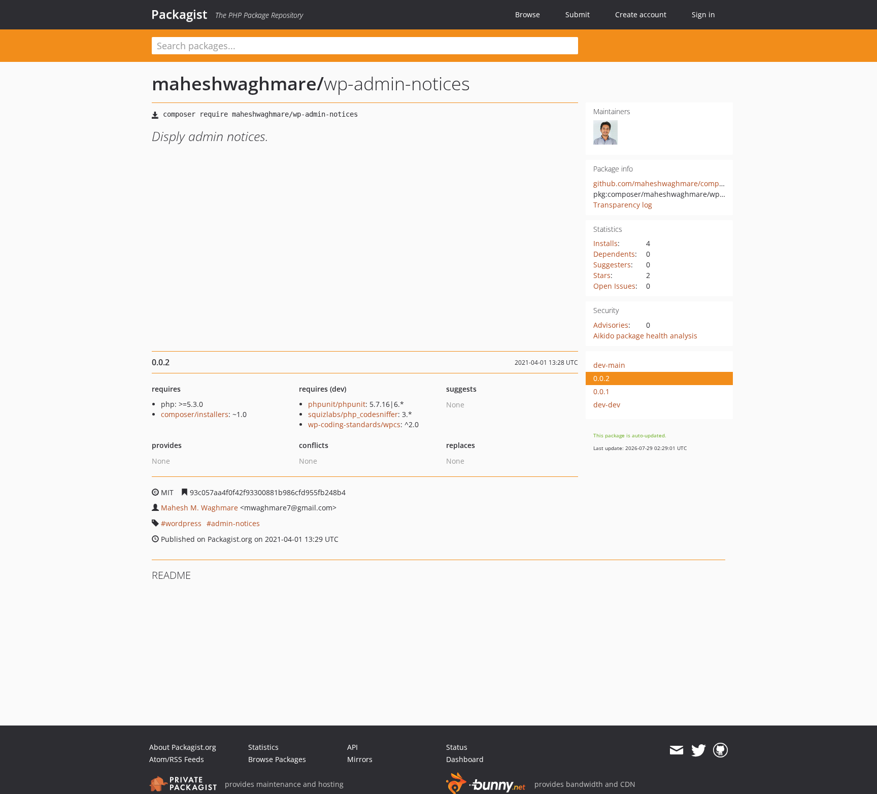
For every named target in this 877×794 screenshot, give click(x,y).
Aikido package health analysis (645, 335)
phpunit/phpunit (336, 404)
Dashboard (465, 759)
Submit (577, 14)
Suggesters (612, 264)
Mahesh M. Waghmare (199, 507)
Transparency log (622, 205)
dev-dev (606, 404)
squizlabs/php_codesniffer (353, 414)
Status (456, 747)
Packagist (179, 14)
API (352, 747)
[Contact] (676, 750)
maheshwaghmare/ (238, 83)
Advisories (610, 325)
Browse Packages (277, 759)
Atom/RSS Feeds (176, 759)
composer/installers (194, 414)
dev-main (609, 365)
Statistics (263, 747)
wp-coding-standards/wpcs (354, 424)
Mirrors (360, 759)
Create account (640, 14)
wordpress (183, 523)
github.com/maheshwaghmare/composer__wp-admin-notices (697, 183)
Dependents (614, 254)
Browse (527, 14)
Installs (605, 243)
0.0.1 (601, 391)
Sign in (703, 14)
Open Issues (614, 286)
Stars (602, 275)
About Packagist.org (182, 747)
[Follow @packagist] (698, 750)
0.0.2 (601, 378)
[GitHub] (720, 750)
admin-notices (235, 523)
